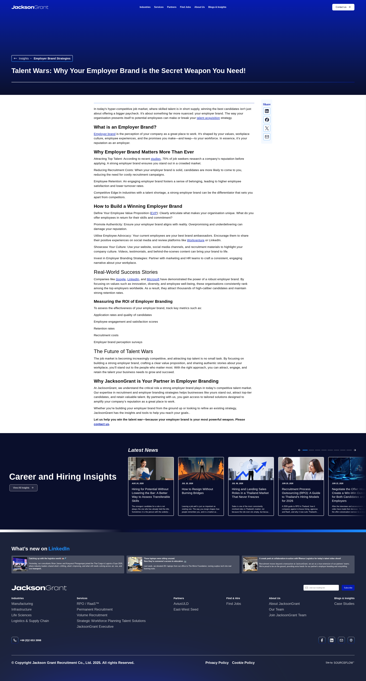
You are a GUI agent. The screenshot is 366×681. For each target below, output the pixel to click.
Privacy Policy (217, 663)
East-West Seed (186, 609)
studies (156, 158)
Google (121, 279)
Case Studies (344, 604)
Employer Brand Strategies (52, 58)
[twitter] (266, 128)
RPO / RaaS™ (88, 604)
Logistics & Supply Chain (30, 621)
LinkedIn (133, 279)
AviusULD (181, 604)
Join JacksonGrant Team (287, 615)
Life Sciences (21, 615)
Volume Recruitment (92, 615)
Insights (24, 58)
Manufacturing (22, 604)
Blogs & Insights (217, 7)
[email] (266, 136)
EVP (154, 213)
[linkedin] (266, 111)
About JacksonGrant (284, 604)
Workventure (195, 240)
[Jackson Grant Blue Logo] (39, 587)
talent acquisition (208, 117)
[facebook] (266, 119)
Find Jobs (185, 7)
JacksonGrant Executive (95, 626)
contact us (101, 424)
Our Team (276, 609)
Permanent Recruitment (95, 609)
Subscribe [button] (348, 588)
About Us (199, 7)
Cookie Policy (243, 663)
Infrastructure (21, 609)
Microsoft (153, 279)
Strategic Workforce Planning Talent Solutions (111, 621)
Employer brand (105, 133)
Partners (171, 7)
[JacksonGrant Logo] (29, 7)
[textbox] (321, 588)
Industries (145, 7)
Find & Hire (233, 598)
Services (159, 7)
